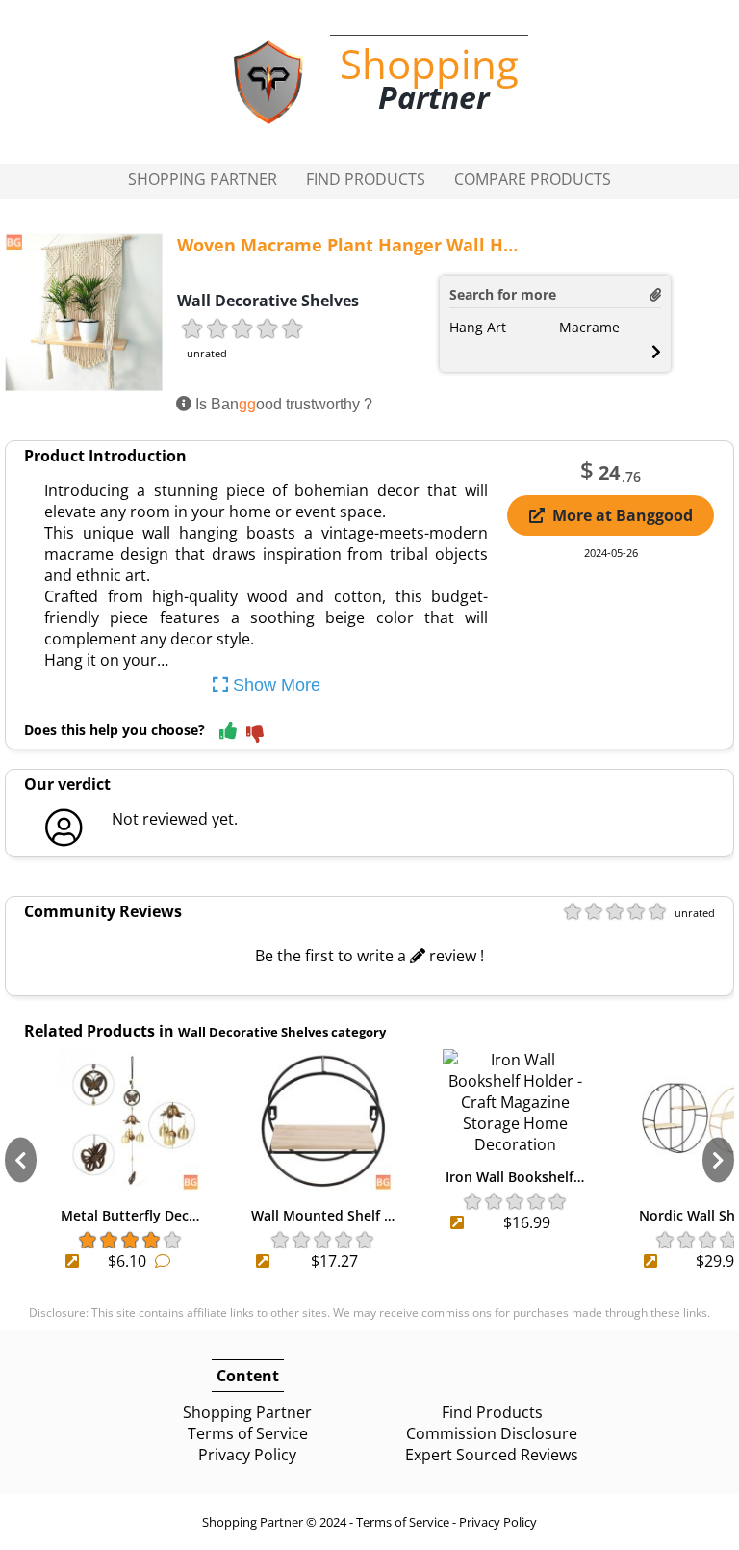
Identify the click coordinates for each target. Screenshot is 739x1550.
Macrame (589, 327)
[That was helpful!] (228, 732)
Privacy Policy (247, 1454)
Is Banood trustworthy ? (281, 404)
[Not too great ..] (255, 735)
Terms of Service (248, 1433)
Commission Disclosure (491, 1433)
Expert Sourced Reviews (491, 1454)
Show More (274, 685)
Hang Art (477, 327)
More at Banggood (622, 515)
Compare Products (532, 179)
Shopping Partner (202, 179)
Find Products (365, 179)
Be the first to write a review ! (369, 955)
